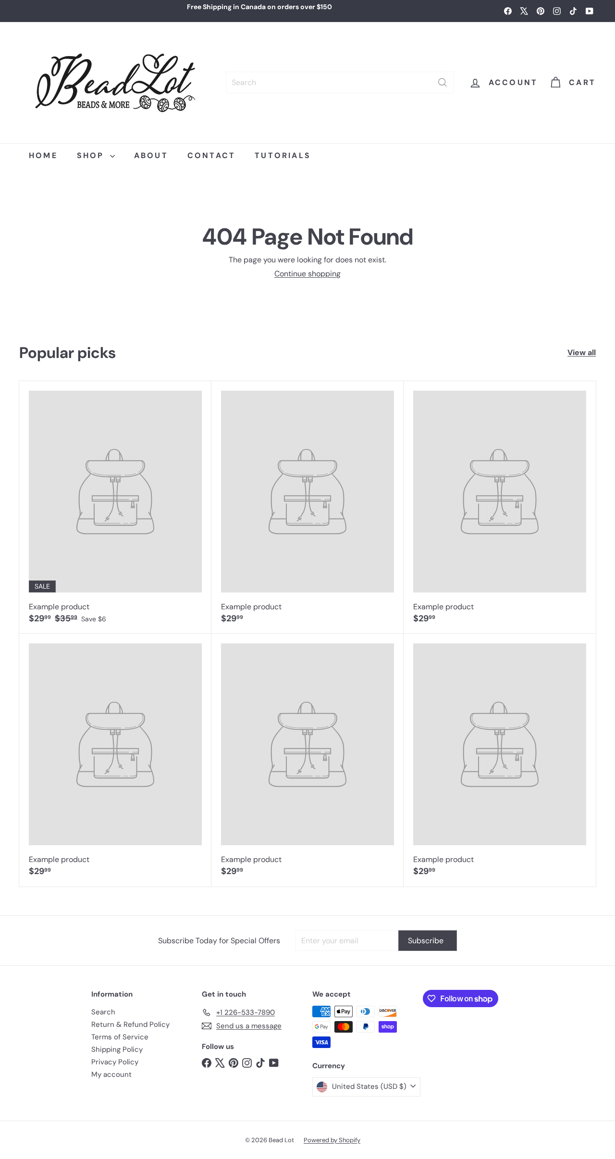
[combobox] (340, 82)
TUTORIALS (283, 155)
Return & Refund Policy (130, 1024)
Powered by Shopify (332, 1140)
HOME (43, 155)
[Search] (442, 82)
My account (111, 1074)
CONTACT (211, 155)
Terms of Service (119, 1037)
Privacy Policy (114, 1062)
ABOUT (151, 155)
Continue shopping (307, 274)
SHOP (92, 155)
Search (103, 1012)
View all (581, 352)
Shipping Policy (117, 1049)
